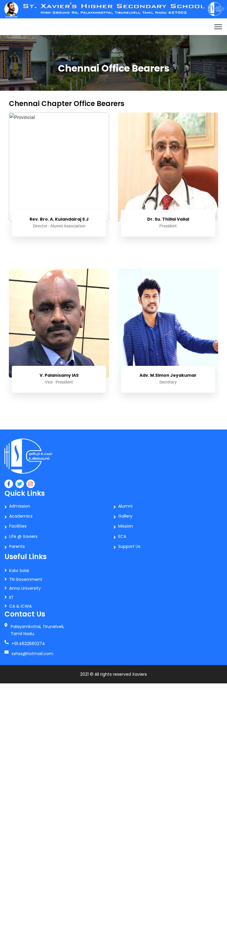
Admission (19, 506)
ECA (122, 536)
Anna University (25, 588)
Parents (17, 546)
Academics (21, 516)
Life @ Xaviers (23, 536)
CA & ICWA (20, 606)
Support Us (129, 546)
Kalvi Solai (19, 571)
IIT (11, 597)
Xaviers (139, 674)
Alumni (125, 506)
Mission (125, 526)
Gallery (125, 516)
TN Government (25, 579)
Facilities (18, 526)
